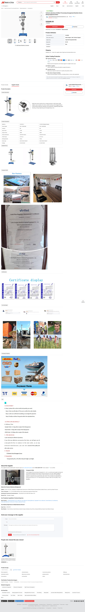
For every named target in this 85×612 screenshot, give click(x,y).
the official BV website (27, 467)
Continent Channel (56, 604)
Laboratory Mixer (5, 595)
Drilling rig (65, 572)
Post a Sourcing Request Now (33, 534)
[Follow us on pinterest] (81, 601)
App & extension (70, 5)
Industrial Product (22, 501)
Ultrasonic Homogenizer (18, 587)
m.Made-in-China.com (45, 605)
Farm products (3, 576)
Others (43, 576)
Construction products (46, 572)
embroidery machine (4, 574)
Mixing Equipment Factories (17, 592)
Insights (67, 604)
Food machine (24, 576)
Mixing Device (67, 592)
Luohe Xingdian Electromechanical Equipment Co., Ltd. (58, 16)
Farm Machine (24, 500)
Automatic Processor (76, 592)
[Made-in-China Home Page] (7, 2)
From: (6, 519)
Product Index (62, 604)
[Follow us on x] (76, 601)
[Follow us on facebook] (74, 601)
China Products (24, 604)
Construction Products (13, 501)
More (2, 597)
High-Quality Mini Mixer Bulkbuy (30, 595)
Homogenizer (30, 8)
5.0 (70, 86)
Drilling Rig (10, 500)
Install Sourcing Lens (30, 601)
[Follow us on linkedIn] (83, 601)
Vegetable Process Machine (39, 500)
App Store (4, 601)
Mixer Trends (20, 595)
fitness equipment (4, 572)
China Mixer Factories (6, 592)
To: (7, 522)
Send (10, 534)
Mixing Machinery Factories (29, 592)
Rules (83, 5)
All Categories (5, 5)
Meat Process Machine (16, 500)
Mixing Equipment (23, 8)
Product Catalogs (17, 569)
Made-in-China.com (38, 605)
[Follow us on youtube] (79, 601)
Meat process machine (26, 574)
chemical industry (25, 572)
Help (63, 5)
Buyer (57, 5)
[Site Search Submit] (58, 2)
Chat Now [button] (75, 26)
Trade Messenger (19, 601)
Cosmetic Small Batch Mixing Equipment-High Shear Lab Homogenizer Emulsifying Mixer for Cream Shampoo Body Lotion (8, 560)
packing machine (45, 574)
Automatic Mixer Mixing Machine (57, 592)
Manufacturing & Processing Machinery (12, 8)
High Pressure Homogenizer (30, 587)
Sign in (82, 3)
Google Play (11, 601)
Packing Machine (30, 500)
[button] (54, 2)
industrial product (66, 574)
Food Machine (55, 500)
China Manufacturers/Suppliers (33, 604)
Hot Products (19, 604)
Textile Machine (49, 500)
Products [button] (20, 2)
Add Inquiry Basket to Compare (22, 45)
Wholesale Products (42, 604)
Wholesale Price (49, 604)
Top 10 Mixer (13, 595)
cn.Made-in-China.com (53, 605)
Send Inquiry (55, 26)
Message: (6, 525)
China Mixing (39, 592)
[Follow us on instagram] (78, 601)
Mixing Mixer (46, 592)
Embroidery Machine (5, 501)
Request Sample (65, 29)
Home (2, 8)
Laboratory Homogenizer (6, 587)
